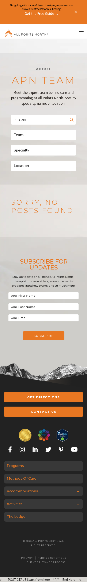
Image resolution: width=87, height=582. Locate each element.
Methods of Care (21, 478)
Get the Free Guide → (41, 13)
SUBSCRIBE (43, 336)
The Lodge (16, 517)
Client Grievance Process (46, 562)
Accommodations (22, 491)
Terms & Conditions (52, 558)
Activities (15, 504)
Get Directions (43, 397)
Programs (15, 466)
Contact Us (44, 412)
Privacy (27, 558)
